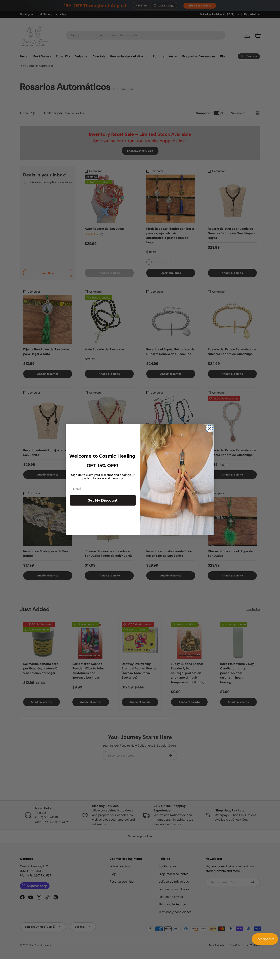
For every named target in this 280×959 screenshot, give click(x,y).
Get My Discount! (102, 500)
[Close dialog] (209, 428)
